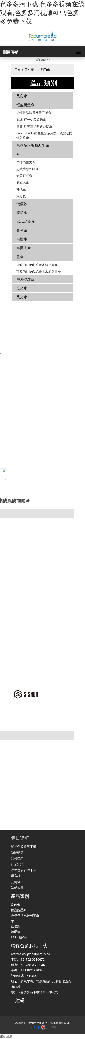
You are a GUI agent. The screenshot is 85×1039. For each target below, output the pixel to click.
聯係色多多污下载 (23, 869)
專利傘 (21, 230)
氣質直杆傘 (24, 175)
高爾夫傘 (23, 247)
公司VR (16, 881)
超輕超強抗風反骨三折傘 (33, 112)
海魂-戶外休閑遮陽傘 (31, 119)
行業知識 (17, 864)
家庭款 (21, 196)
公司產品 (30, 69)
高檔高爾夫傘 (25, 162)
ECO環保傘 (25, 221)
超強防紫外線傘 (27, 169)
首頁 (18, 69)
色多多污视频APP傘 (32, 145)
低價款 (21, 203)
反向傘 (21, 95)
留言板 (15, 875)
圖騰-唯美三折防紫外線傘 (34, 126)
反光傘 (21, 296)
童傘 (20, 256)
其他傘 (21, 189)
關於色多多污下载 (23, 846)
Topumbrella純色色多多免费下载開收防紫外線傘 (44, 135)
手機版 (53, 1027)
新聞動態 (17, 852)
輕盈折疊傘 (25, 104)
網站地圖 (6, 1036)
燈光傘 (21, 288)
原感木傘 (22, 182)
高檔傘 (21, 239)
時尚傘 (45, 69)
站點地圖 (17, 887)
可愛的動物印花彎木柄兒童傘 (37, 264)
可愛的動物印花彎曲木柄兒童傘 (38, 271)
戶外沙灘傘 (25, 279)
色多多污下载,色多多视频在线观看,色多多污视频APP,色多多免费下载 (42, 13)
